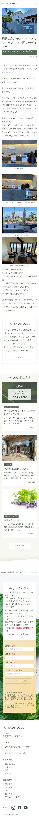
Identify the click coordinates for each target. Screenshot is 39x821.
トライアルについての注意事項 (17, 634)
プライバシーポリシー (14, 693)
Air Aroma (9, 750)
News (7, 790)
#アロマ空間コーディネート (13, 300)
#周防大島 (26, 303)
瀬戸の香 (8, 773)
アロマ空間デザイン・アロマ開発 (18, 747)
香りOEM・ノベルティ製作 (16, 753)
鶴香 (7, 770)
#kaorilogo (11, 310)
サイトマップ (10, 800)
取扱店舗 (8, 787)
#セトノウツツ (16, 303)
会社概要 (8, 794)
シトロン (8, 767)
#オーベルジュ (13, 307)
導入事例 (8, 784)
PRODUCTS (8, 760)
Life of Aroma (10, 764)
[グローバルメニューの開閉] (36, 3)
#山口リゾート (24, 307)
